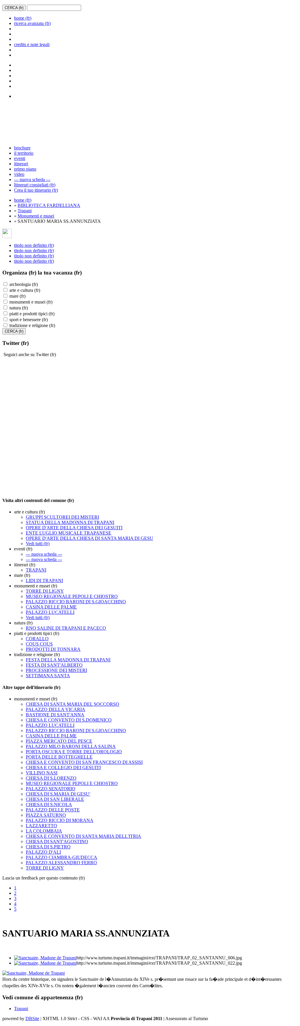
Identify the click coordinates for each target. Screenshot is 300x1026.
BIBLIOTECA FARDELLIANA (49, 205)
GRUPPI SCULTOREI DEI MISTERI (62, 517)
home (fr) (22, 18)
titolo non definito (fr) (34, 245)
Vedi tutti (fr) (38, 543)
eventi (19, 158)
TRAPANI (36, 569)
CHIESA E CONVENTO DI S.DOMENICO (69, 719)
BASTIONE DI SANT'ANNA (55, 714)
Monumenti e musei (36, 215)
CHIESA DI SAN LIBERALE (55, 799)
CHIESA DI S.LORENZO (51, 778)
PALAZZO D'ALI (43, 852)
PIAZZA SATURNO (46, 815)
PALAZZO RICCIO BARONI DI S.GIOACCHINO (76, 601)
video (19, 174)
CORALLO (37, 638)
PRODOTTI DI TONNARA (53, 649)
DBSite (32, 1018)
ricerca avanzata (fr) (32, 23)
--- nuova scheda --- (32, 179)
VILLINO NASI (41, 772)
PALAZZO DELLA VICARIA (55, 709)
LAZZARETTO (41, 825)
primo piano (25, 168)
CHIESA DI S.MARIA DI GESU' (58, 793)
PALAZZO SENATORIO (50, 788)
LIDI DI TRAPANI (44, 580)
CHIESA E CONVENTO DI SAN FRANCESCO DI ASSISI (84, 762)
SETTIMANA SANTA (48, 675)
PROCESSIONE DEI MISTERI (56, 670)
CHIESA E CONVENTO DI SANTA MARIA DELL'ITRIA (83, 836)
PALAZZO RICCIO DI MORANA (59, 820)
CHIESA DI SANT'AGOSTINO (57, 841)
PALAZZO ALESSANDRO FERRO (61, 862)
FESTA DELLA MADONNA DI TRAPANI (68, 659)
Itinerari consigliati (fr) (34, 184)
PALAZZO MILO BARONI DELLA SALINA (71, 746)
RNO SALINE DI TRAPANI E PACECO (66, 628)
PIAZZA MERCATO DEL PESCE (59, 741)
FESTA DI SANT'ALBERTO (54, 665)
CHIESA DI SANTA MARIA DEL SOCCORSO (72, 704)
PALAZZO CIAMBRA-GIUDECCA (61, 857)
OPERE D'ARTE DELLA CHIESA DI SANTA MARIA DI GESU (89, 538)
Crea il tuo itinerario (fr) (36, 190)
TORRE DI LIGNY (45, 591)
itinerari (21, 163)
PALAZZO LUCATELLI (50, 612)
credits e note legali (32, 44)
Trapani (25, 210)
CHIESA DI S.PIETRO (48, 846)
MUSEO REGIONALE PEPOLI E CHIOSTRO (72, 596)
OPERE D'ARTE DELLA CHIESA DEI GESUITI (74, 527)
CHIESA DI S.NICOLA (49, 804)
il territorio (23, 153)
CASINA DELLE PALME (51, 606)
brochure (22, 147)
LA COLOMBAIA (44, 830)
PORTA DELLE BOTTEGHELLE (59, 756)
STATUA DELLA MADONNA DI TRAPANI (70, 522)
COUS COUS (39, 643)
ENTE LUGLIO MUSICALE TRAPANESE (68, 532)
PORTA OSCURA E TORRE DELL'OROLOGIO (74, 751)
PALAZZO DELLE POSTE (53, 809)
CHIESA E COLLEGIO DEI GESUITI (63, 767)
